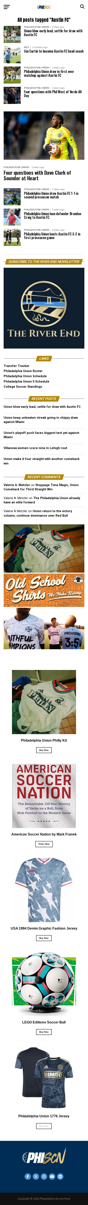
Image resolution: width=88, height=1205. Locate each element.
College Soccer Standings (23, 387)
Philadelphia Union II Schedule (26, 381)
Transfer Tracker (16, 366)
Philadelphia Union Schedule (25, 376)
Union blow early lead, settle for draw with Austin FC (42, 407)
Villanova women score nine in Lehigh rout (35, 448)
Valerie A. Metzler (17, 485)
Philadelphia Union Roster (23, 371)
